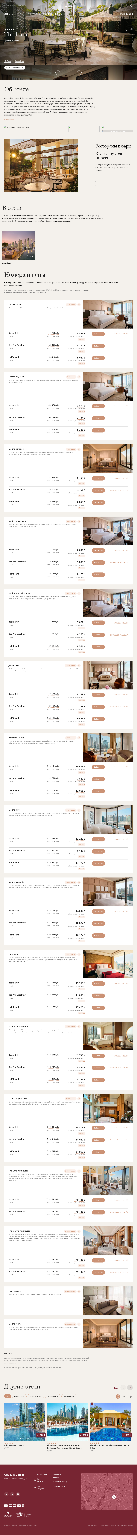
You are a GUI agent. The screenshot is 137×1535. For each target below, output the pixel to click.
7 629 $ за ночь (70, 1099)
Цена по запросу (70, 1291)
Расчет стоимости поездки (14, 67)
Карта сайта (92, 1525)
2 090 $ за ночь (70, 882)
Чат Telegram (41, 1487)
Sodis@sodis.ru (59, 1486)
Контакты (22, 5)
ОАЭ (9, 40)
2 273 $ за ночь (70, 954)
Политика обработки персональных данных (117, 1525)
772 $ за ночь (71, 449)
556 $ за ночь (71, 377)
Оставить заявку (60, 1481)
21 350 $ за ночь (70, 1171)
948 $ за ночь (71, 521)
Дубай (16, 40)
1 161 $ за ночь (70, 666)
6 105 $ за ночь (70, 1027)
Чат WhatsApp (41, 1480)
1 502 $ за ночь (70, 738)
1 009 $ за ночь (70, 593)
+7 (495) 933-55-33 (41, 1474)
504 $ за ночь (71, 305)
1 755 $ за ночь (70, 810)
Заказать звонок (57, 1475)
